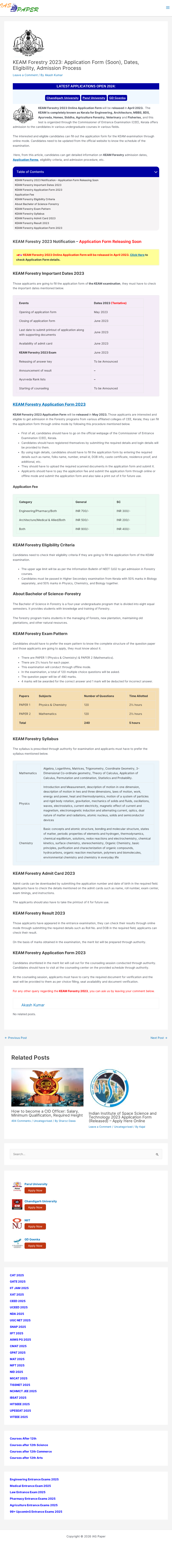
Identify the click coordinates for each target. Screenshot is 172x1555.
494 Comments (21, 1120)
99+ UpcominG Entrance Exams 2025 (36, 1511)
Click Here (137, 255)
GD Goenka (117, 98)
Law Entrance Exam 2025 (28, 1492)
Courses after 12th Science (29, 1445)
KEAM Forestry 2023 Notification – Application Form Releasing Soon (56, 180)
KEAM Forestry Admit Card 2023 (35, 218)
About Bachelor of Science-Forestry (37, 204)
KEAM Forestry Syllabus (29, 213)
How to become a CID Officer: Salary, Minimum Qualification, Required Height (47, 1113)
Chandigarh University (63, 98)
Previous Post (16, 1038)
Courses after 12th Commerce (31, 1451)
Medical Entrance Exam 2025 (30, 1486)
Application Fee (24, 194)
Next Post (159, 1038)
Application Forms (25, 159)
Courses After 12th (23, 1438)
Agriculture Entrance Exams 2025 (34, 1505)
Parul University (94, 98)
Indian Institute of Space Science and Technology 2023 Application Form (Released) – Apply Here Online (122, 1117)
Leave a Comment (25, 75)
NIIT (27, 1220)
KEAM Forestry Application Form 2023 (38, 189)
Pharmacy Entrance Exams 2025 (33, 1498)
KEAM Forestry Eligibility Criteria (35, 199)
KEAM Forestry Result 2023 (32, 223)
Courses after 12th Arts (26, 1457)
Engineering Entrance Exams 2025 (34, 1479)
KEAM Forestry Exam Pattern (33, 208)
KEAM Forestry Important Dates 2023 (38, 185)
